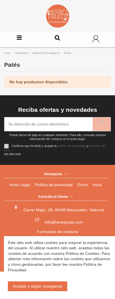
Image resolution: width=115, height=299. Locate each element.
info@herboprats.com (64, 222)
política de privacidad (72, 146)
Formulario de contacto (57, 231)
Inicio (97, 184)
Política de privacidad (54, 184)
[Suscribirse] (102, 124)
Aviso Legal (19, 184)
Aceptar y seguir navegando (38, 286)
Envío (83, 184)
